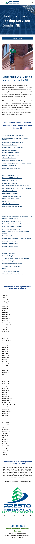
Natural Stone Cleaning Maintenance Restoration (16, 231)
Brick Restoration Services (9, 145)
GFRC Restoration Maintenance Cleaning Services (16, 188)
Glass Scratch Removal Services (11, 196)
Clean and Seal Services (9, 158)
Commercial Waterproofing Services (12, 160)
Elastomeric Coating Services (10, 175)
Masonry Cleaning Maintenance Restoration (14, 223)
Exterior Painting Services (9, 183)
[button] (2, 2)
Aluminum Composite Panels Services (13, 135)
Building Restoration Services (10, 152)
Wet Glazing (6, 269)
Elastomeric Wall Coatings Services (12, 178)
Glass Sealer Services (8, 201)
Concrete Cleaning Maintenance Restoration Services (17, 163)
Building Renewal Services (9, 150)
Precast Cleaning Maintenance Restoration (14, 238)
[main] (17, 20)
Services (16, 218)
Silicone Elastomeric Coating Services (13, 258)
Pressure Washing (7, 253)
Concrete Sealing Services (9, 165)
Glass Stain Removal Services (10, 204)
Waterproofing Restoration (9, 263)
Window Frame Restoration (10, 274)
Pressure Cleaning (7, 243)
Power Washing (6, 235)
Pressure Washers (7, 246)
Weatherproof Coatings (8, 266)
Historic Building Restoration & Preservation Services (17, 216)
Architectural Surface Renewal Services (13, 142)
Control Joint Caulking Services (11, 168)
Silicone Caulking (7, 256)
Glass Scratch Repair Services (11, 198)
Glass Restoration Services (10, 193)
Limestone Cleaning (7, 218)
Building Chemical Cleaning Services (12, 147)
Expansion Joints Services (9, 180)
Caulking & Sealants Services (10, 155)
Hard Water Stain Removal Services (12, 206)
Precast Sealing (6, 241)
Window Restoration (8, 271)
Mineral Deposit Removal (9, 226)
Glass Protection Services (9, 191)
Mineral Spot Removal (8, 229)
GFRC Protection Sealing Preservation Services (15, 185)
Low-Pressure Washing (9, 221)
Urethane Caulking (7, 261)
